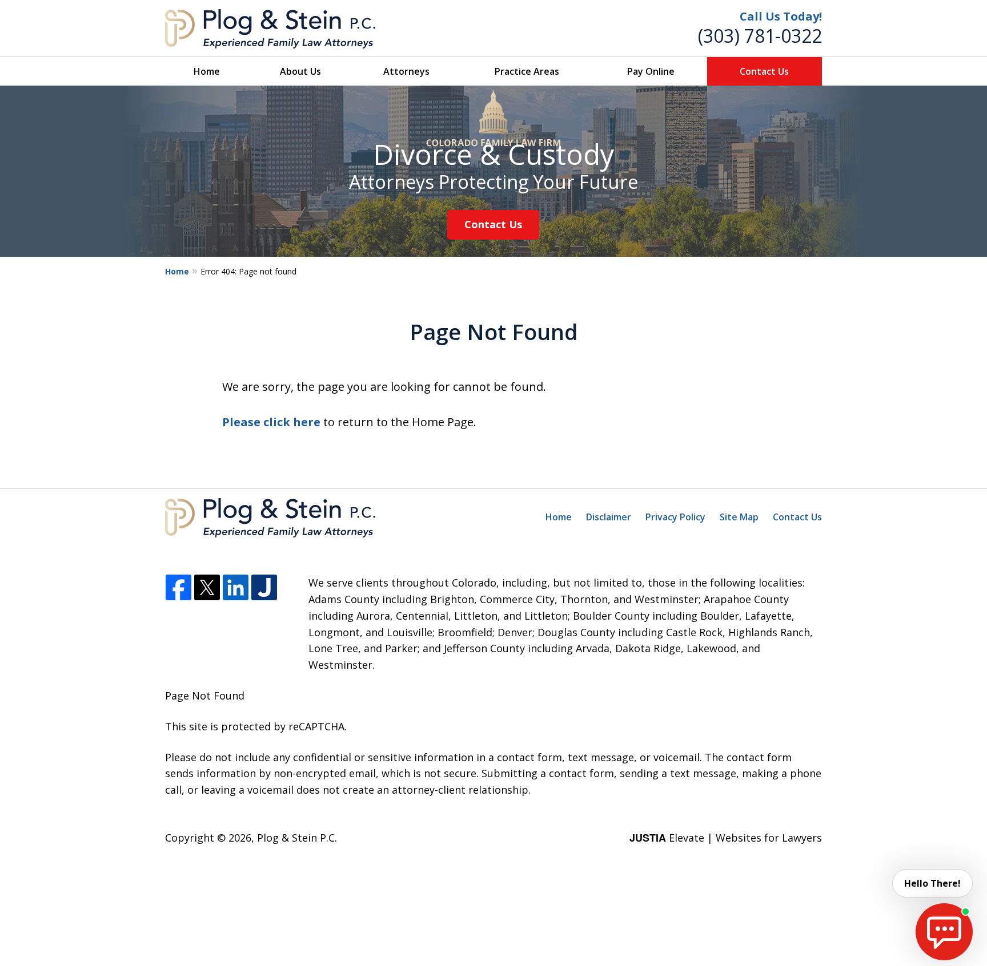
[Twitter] (207, 588)
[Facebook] (178, 588)
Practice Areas (527, 71)
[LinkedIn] (235, 588)
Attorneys (406, 71)
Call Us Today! (781, 16)
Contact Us (764, 71)
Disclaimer (608, 517)
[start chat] (944, 931)
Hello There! (932, 883)
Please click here (271, 422)
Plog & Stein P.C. (297, 837)
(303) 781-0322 (760, 35)
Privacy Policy (675, 517)
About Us (300, 71)
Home (207, 71)
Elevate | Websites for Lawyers (725, 837)
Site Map (739, 517)
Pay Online (651, 71)
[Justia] (264, 588)
